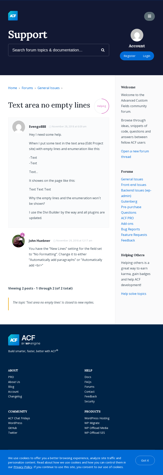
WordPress (15, 423)
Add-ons (127, 223)
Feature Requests (134, 235)
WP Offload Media (96, 428)
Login (146, 56)
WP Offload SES (94, 433)
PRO (11, 377)
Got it (145, 460)
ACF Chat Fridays (19, 418)
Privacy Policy (23, 467)
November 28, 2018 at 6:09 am (69, 126)
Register (130, 56)
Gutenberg (129, 201)
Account (13, 391)
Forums (27, 88)
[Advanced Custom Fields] (13, 16)
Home (12, 88)
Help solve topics (133, 293)
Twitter (12, 433)
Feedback (128, 240)
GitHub (12, 428)
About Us (14, 382)
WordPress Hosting (96, 418)
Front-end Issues (133, 185)
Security (89, 401)
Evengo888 (37, 126)
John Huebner (39, 240)
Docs (87, 377)
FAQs (87, 382)
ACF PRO (127, 218)
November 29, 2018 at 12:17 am (74, 240)
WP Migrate (92, 423)
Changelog (15, 396)
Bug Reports (130, 229)
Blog (11, 386)
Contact (89, 391)
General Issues (49, 88)
